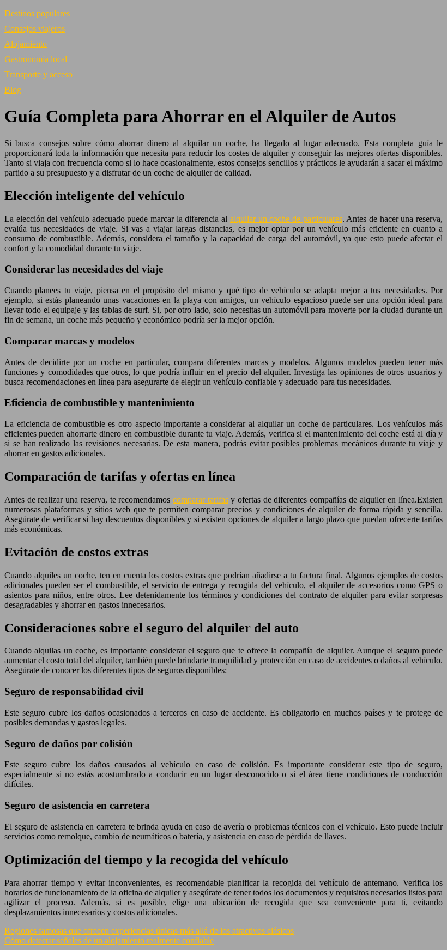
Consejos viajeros (34, 28)
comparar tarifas (200, 499)
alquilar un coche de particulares (286, 218)
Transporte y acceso (38, 74)
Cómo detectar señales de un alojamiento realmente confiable (109, 940)
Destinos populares (37, 13)
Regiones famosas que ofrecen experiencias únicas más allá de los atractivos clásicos (149, 930)
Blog (12, 89)
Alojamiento (25, 44)
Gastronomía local (35, 59)
